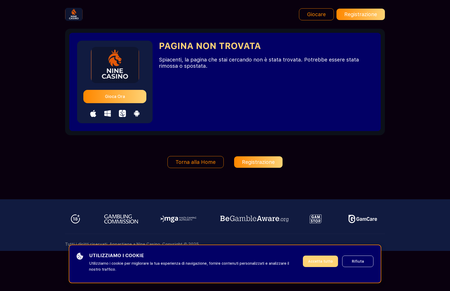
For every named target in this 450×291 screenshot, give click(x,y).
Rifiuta (358, 261)
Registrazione (360, 14)
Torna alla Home (196, 162)
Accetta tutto (320, 261)
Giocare (316, 14)
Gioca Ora (115, 96)
